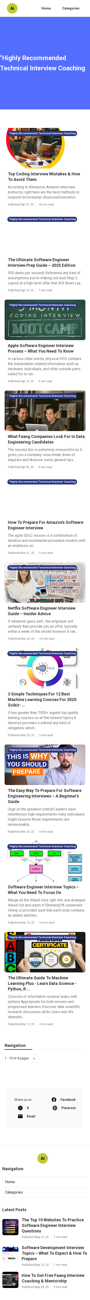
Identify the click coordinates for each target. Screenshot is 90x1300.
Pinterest (68, 1108)
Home (46, 8)
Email (31, 1116)
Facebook (68, 1099)
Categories (71, 8)
